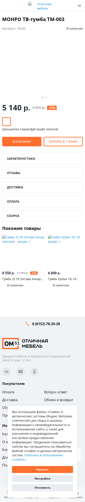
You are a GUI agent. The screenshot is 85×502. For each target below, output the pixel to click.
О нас (7, 441)
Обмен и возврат (58, 399)
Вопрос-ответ (55, 392)
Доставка (10, 399)
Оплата (8, 392)
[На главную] (25, 343)
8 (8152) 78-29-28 (46, 323)
